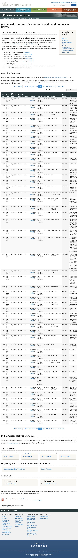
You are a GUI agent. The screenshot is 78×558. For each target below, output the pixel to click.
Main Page (64, 38)
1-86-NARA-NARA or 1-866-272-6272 (39, 555)
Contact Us (73, 2)
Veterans (17, 526)
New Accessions (44, 518)
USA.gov (58, 552)
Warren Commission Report (67, 43)
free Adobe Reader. (18, 499)
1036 (30, 86)
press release (26, 52)
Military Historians (19, 518)
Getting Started (31, 516)
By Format (4, 518)
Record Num (8, 95)
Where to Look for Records (31, 528)
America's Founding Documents (70, 9)
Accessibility (26, 552)
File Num (46, 96)
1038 (36, 86)
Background (65, 40)
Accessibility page (37, 500)
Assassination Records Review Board (68, 51)
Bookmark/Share (65, 2)
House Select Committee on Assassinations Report (68, 47)
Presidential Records (7, 526)
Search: (48, 89)
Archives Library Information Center (6, 531)
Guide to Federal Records (31, 523)
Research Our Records (8, 9)
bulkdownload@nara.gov (13, 443)
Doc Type (39, 96)
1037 (33, 86)
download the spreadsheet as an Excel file (55, 77)
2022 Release (46, 457)
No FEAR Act (53, 552)
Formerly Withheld (20, 95)
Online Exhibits (5, 534)
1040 (43, 86)
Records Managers (19, 524)
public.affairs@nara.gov (51, 484)
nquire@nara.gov (11, 484)
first (15, 86)
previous (20, 86)
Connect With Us (39, 543)
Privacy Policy (33, 552)
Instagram (36, 546)
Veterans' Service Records (23, 9)
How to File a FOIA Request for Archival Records (32, 535)
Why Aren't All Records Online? (32, 531)
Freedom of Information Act (43, 552)
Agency (27, 96)
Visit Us (54, 9)
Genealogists (18, 516)
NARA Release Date (13, 95)
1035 (26, 86)
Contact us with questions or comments (10, 507)
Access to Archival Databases (6, 528)
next (59, 86)
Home (3, 18)
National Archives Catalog (6, 524)
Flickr (46, 546)
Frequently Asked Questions (14, 469)
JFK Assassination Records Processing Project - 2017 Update (20, 44)
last (63, 86)
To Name (53, 96)
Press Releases (46, 469)
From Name (64, 95)
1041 (47, 86)
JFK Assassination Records (23, 18)
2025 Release (8, 457)
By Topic (4, 516)
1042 (50, 86)
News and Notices (44, 516)
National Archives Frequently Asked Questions (31, 520)
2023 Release (27, 457)
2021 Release (65, 457)
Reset (74, 90)
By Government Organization (5, 521)
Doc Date (32, 96)
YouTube (41, 546)
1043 (54, 86)
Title (70, 96)
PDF (31, 100)
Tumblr (39, 546)
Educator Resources (39, 9)
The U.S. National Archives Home (16, 4)
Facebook (32, 546)
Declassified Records (32, 525)
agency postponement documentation (34, 453)
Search (73, 5)
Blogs (44, 546)
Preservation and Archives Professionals (19, 521)
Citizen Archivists (55, 2)
